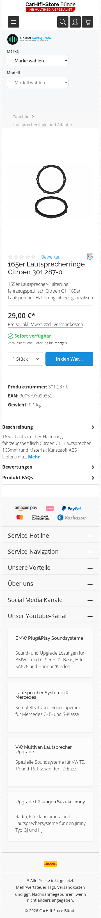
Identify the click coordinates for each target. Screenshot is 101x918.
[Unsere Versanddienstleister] (51, 862)
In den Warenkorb (74, 359)
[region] (50, 191)
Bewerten (51, 257)
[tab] (49, 442)
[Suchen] (62, 22)
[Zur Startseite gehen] (50, 7)
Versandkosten (71, 887)
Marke (13, 51)
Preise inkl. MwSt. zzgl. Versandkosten (45, 324)
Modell (13, 72)
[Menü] (13, 22)
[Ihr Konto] (75, 22)
